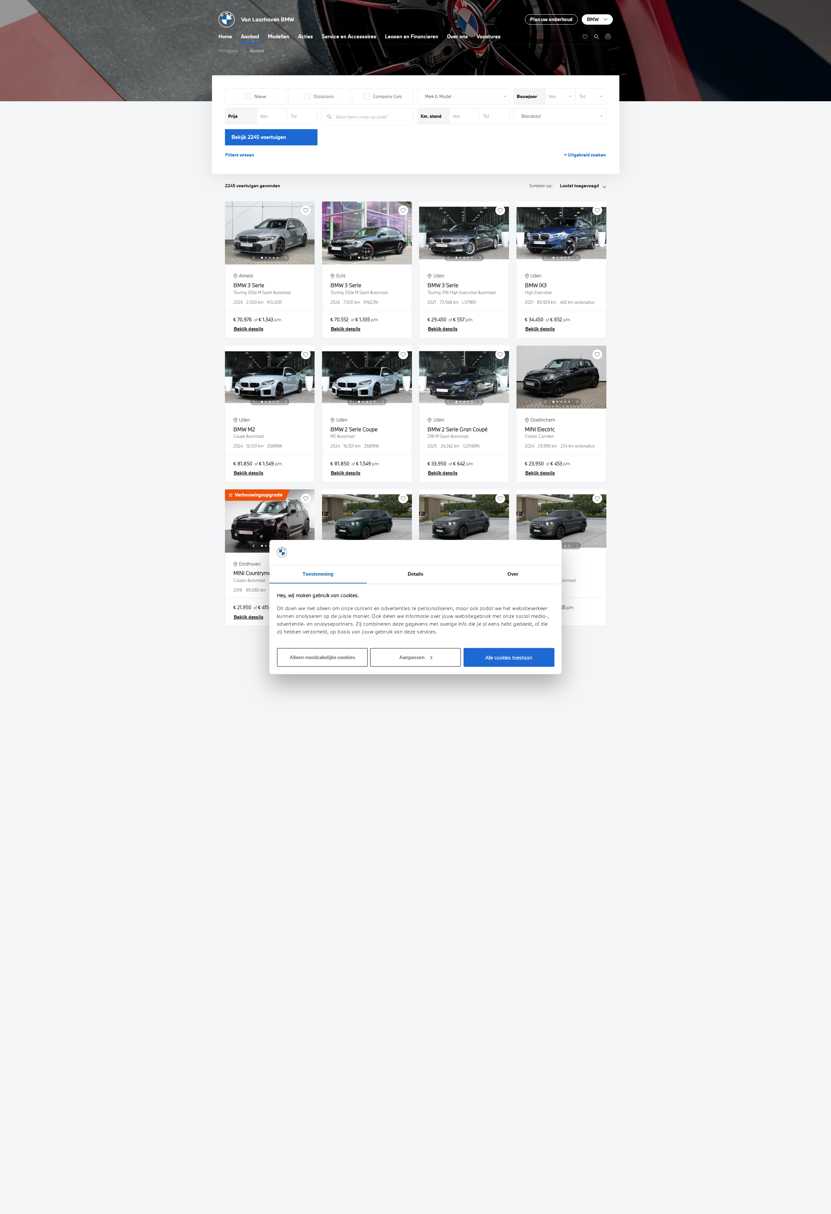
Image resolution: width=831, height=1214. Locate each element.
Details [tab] (416, 573)
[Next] (286, 257)
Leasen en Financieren (411, 36)
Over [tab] (512, 573)
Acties (305, 36)
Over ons (457, 36)
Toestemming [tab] (318, 573)
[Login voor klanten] (608, 36)
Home (225, 36)
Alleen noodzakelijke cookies (322, 657)
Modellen (278, 36)
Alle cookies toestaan (508, 657)
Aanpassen (412, 657)
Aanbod (250, 36)
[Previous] (253, 257)
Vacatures (489, 36)
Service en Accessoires (349, 36)
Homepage (228, 50)
